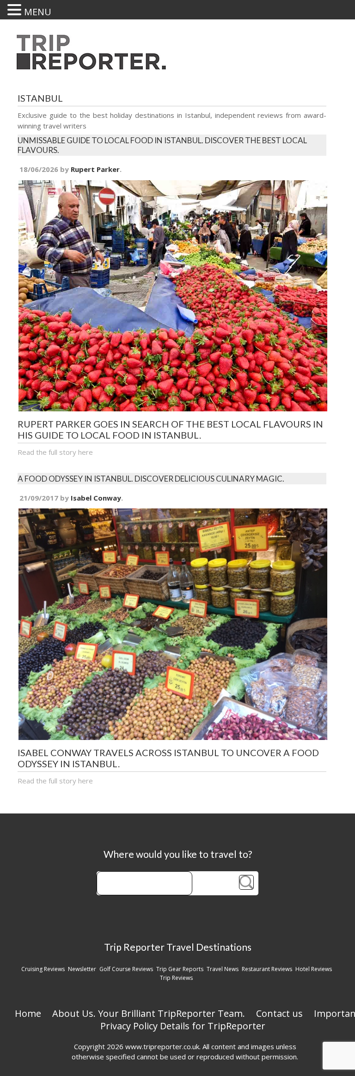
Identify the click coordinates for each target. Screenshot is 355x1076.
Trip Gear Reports (179, 969)
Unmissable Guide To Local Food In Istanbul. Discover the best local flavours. (162, 145)
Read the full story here (55, 452)
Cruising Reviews (43, 969)
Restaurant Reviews (267, 969)
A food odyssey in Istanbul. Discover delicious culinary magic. (151, 478)
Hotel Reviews (313, 969)
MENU (37, 12)
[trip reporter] (94, 67)
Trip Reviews (176, 978)
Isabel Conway (96, 497)
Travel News (223, 969)
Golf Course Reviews (126, 969)
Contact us (279, 1013)
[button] (15, 9)
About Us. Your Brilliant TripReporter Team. (148, 1013)
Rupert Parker (95, 169)
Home (28, 1013)
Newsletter (82, 969)
